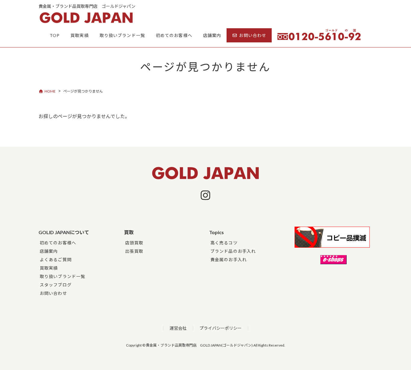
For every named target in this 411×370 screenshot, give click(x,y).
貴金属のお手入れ (228, 259)
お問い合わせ (53, 293)
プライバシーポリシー (220, 328)
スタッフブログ (56, 284)
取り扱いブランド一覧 (62, 276)
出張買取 (134, 251)
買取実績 (49, 268)
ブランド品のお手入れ (233, 251)
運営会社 (178, 328)
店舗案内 (49, 251)
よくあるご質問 (56, 259)
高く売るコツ (224, 242)
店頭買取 (134, 242)
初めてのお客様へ (58, 242)
